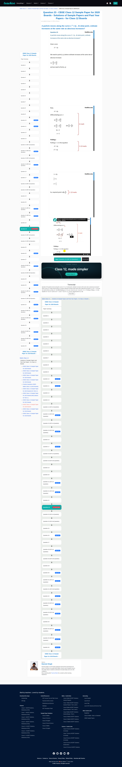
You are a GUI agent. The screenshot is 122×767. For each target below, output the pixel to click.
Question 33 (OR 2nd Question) (29, 318)
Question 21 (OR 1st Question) (29, 209)
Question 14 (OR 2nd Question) (29, 151)
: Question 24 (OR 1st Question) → (67, 259)
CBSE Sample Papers (89, 718)
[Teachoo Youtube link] (64, 753)
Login (115, 3)
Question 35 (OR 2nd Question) (29, 339)
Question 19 (23, 196)
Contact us (45, 758)
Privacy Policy (61, 758)
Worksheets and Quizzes (48, 703)
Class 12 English (46, 728)
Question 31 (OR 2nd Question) (28, 298)
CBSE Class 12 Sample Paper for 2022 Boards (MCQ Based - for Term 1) (31, 395)
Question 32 (29, 304)
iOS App (23, 700)
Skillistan (44, 705)
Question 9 (23, 114)
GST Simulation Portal (47, 708)
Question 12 (23, 132)
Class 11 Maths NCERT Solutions (71, 719)
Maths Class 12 (23, 8)
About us (39, 758)
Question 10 (29, 120)
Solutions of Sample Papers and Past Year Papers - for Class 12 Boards (43, 8)
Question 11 (29, 126)
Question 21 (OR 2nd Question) (29, 216)
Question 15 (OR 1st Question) (28, 158)
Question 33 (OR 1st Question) (29, 311)
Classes (28, 3)
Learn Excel (87, 700)
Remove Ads (85, 259)
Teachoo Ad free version (47, 700)
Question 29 (23, 279)
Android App (24, 698)
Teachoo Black (54, 673)
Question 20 (23, 202)
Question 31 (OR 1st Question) (29, 292)
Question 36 (29, 345)
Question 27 (23, 259)
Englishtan (86, 713)
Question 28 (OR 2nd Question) (28, 272)
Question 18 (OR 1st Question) (28, 183)
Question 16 (23, 171)
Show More (71, 293)
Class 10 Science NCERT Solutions (71, 747)
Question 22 (23, 222)
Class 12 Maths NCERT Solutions (71, 721)
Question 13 (23, 138)
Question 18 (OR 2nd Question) (28, 189)
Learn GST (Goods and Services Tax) (92, 705)
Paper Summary (24, 59)
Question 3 (23, 77)
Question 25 (23, 247)
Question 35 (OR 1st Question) (29, 332)
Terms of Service (53, 758)
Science (42, 3)
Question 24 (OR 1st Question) (28, 235)
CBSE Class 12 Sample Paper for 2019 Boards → (29, 352)
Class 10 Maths (45, 715)
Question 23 (29, 228)
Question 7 (23, 101)
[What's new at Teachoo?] (107, 3)
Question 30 (29, 285)
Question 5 (23, 89)
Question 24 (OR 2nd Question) (28, 241)
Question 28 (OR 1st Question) (29, 266)
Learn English (87, 698)
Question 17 (29, 177)
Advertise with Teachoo (79, 758)
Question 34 (23, 325)
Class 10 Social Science (48, 723)
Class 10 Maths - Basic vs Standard (92, 715)
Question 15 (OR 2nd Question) (29, 165)
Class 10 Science (46, 718)
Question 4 (23, 83)
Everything (20, 3)
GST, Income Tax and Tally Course (50, 698)
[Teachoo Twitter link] (61, 753)
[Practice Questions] (110, 3)
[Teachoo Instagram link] (57, 753)
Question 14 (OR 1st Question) (28, 144)
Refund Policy (69, 758)
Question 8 (23, 108)
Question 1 (23, 65)
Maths (35, 3)
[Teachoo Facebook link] (54, 753)
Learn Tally (86, 703)
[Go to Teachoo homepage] (9, 3)
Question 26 (29, 253)
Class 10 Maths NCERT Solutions (71, 716)
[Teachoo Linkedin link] (68, 753)
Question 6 (23, 95)
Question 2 (23, 71)
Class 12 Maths (45, 725)
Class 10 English (46, 720)
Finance (50, 3)
